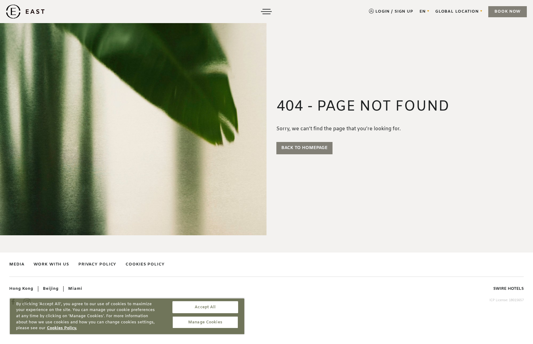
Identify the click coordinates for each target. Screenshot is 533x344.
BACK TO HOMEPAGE (304, 148)
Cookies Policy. (62, 328)
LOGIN (382, 11)
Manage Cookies (205, 322)
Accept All (205, 307)
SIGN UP (404, 11)
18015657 (516, 300)
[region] (127, 316)
